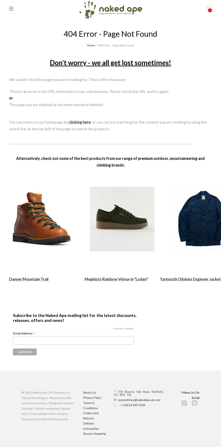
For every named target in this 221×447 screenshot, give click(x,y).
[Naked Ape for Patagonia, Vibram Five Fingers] (111, 10)
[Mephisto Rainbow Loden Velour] (122, 219)
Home (91, 45)
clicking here (80, 122)
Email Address (24, 333)
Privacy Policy (92, 397)
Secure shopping (94, 433)
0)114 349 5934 (134, 405)
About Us (89, 392)
